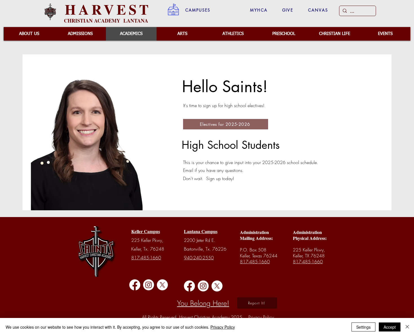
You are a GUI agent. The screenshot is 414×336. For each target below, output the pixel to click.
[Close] (407, 326)
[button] (198, 10)
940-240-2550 (199, 258)
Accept (390, 327)
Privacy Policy (222, 327)
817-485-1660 (146, 258)
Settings (363, 327)
